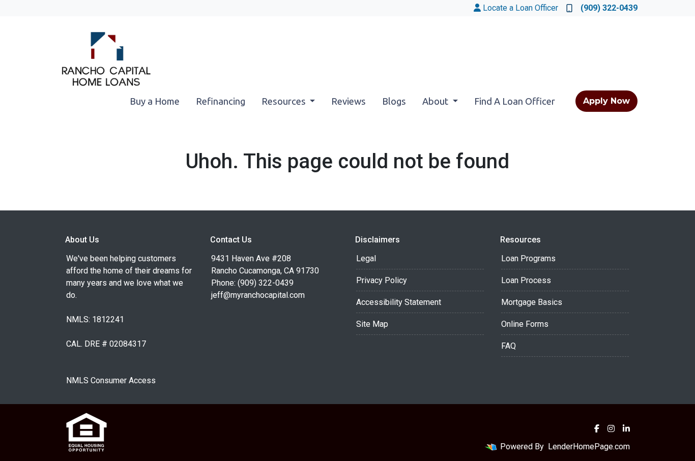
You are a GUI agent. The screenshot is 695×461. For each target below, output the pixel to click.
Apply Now (606, 101)
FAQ (508, 346)
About (436, 101)
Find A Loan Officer (514, 101)
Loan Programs (528, 258)
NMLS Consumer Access (111, 380)
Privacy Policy (381, 280)
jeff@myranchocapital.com (258, 295)
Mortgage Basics (531, 302)
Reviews (348, 101)
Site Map (372, 324)
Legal (366, 258)
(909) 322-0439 (609, 8)
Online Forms (524, 324)
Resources (285, 101)
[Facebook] (596, 428)
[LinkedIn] (626, 428)
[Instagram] (611, 428)
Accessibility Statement (398, 302)
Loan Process (526, 280)
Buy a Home (155, 101)
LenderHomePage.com (589, 446)
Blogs (394, 101)
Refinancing (220, 101)
